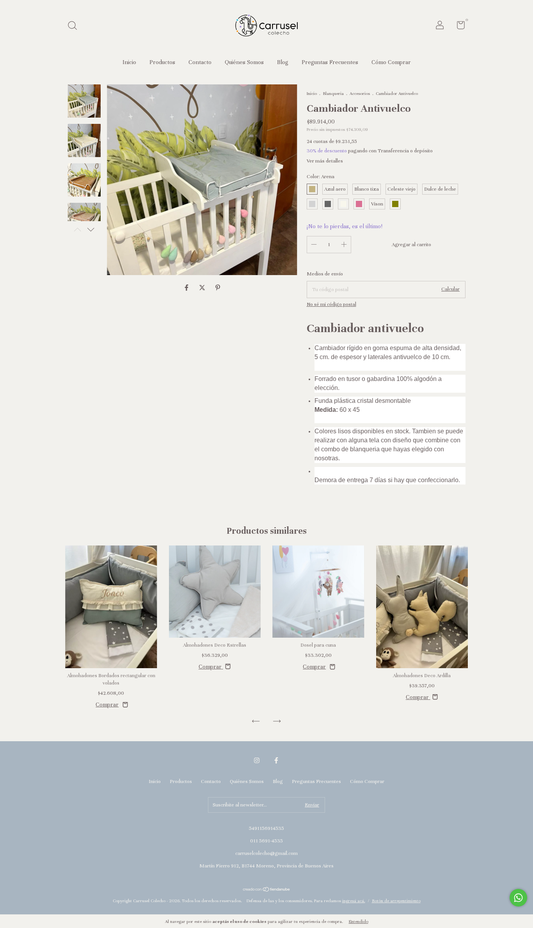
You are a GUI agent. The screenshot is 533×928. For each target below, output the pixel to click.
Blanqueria (333, 93)
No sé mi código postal (331, 304)
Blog (282, 62)
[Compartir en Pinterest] (218, 287)
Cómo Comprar (391, 62)
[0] (457, 27)
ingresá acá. (353, 900)
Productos (162, 62)
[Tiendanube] (266, 890)
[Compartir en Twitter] (203, 287)
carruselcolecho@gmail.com (266, 853)
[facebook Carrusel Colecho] (276, 760)
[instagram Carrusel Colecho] (257, 760)
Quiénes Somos (244, 62)
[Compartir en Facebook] (187, 287)
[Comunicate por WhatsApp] (518, 898)
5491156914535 (266, 828)
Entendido (358, 921)
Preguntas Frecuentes (330, 62)
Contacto (199, 62)
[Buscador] (75, 27)
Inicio (129, 62)
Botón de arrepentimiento (396, 900)
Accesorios (360, 93)
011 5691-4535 (266, 841)
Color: (320, 176)
